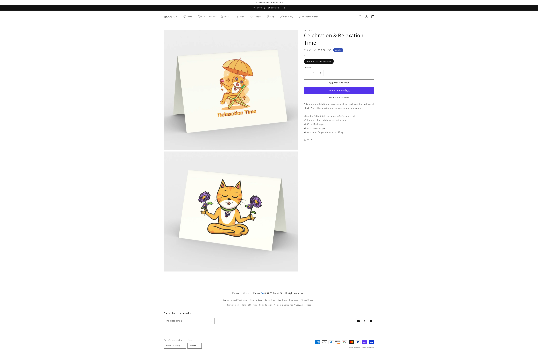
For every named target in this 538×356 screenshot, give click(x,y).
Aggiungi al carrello (339, 82)
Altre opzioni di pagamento (339, 97)
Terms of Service (249, 305)
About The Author (239, 300)
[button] (360, 17)
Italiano (193, 345)
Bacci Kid (357, 347)
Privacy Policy (233, 305)
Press (308, 305)
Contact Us (270, 300)
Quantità (307, 67)
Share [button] (309, 139)
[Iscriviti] (211, 321)
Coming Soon (256, 300)
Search (226, 300)
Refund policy (265, 305)
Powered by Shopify (367, 347)
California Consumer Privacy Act (288, 305)
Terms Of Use (307, 300)
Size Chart (282, 300)
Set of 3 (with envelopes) (319, 61)
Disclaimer (294, 300)
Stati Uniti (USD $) (173, 345)
